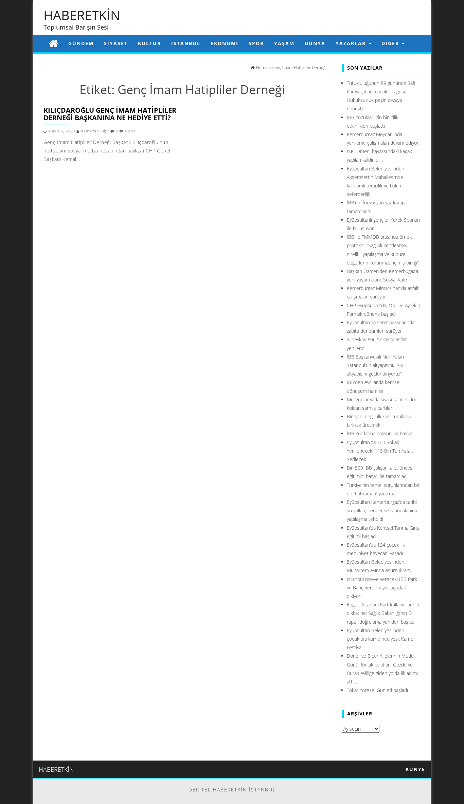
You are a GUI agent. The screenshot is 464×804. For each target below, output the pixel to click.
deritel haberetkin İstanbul (232, 789)
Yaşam (284, 43)
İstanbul (185, 43)
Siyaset (116, 43)
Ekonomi (224, 43)
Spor (256, 43)
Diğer (391, 43)
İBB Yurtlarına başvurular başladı (380, 433)
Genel (131, 131)
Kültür (149, 43)
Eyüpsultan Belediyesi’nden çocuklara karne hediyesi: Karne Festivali (380, 639)
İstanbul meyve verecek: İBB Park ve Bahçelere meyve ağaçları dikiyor (382, 587)
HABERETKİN (81, 15)
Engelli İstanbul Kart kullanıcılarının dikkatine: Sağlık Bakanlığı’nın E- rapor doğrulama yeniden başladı (383, 613)
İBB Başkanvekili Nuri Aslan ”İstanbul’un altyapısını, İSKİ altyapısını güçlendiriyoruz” (375, 365)
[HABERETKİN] (53, 43)
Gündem (81, 43)
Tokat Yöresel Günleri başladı (377, 690)
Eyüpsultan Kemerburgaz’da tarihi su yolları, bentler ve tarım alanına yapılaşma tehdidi (382, 510)
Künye (415, 769)
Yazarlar (352, 43)
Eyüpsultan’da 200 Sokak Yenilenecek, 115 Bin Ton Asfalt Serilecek (380, 450)
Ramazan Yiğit (95, 131)
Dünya (315, 43)
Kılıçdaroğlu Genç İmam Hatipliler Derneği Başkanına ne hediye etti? (109, 114)
